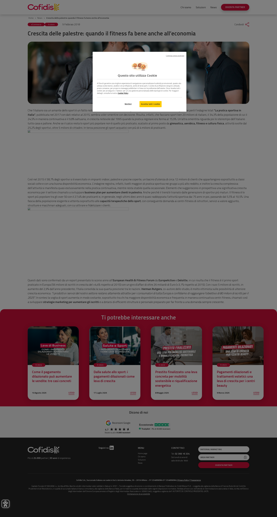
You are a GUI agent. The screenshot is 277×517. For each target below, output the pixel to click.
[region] (139, 82)
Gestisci (128, 104)
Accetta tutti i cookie (150, 104)
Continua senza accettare (175, 56)
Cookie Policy (123, 93)
